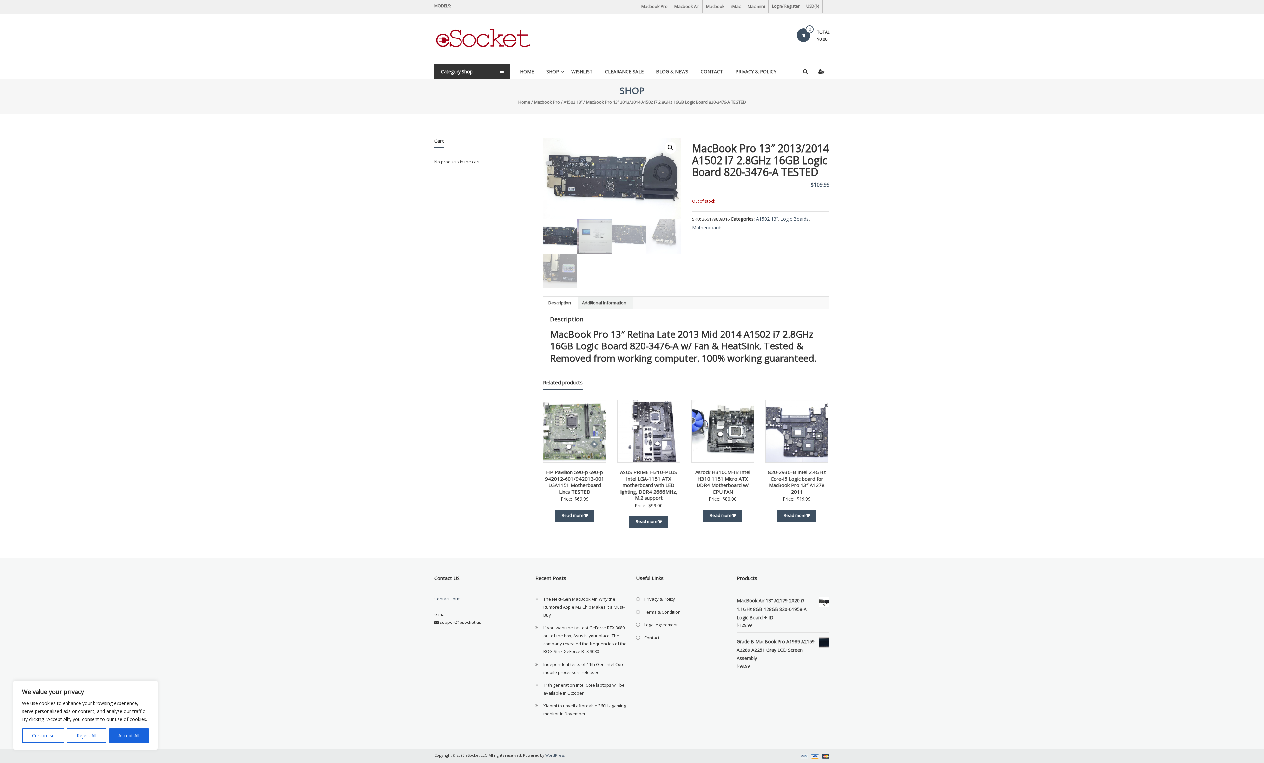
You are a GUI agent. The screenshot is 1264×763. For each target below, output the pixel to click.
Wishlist (581, 71)
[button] (670, 148)
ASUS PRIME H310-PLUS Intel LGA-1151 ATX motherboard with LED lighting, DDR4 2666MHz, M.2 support (648, 485)
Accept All (128, 735)
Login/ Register (786, 6)
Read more (573, 515)
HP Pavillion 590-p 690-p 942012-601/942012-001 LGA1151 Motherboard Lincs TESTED (574, 482)
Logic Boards (794, 219)
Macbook (715, 6)
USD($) (812, 6)
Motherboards (707, 227)
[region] (85, 715)
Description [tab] (559, 303)
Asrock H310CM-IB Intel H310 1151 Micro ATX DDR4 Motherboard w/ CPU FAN (722, 482)
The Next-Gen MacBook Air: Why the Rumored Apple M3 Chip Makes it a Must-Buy (584, 607)
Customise (43, 735)
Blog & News (672, 71)
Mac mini (756, 6)
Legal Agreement (661, 625)
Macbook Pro (654, 6)
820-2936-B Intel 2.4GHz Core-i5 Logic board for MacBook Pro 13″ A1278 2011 (797, 482)
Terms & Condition (662, 612)
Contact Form (447, 599)
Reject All (86, 735)
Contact (712, 71)
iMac (736, 6)
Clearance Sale (624, 71)
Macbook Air (686, 6)
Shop (552, 71)
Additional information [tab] (604, 303)
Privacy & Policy (755, 71)
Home (527, 71)
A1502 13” (573, 102)
